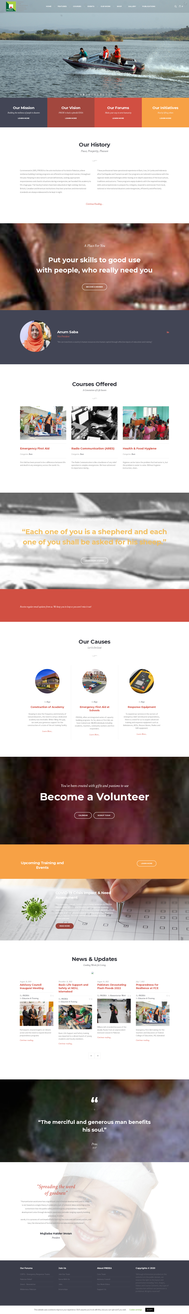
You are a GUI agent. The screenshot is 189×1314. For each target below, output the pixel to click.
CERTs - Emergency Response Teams (35, 1274)
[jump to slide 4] (86, 94)
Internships (63, 1289)
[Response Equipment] (141, 681)
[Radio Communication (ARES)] (94, 423)
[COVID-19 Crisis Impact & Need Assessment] (34, 909)
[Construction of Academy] (47, 681)
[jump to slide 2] (81, 94)
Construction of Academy (47, 707)
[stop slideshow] (111, 94)
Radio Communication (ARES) (92, 448)
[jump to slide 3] (83, 94)
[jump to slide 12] (109, 94)
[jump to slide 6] (92, 94)
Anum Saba (67, 332)
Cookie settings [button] (135, 1309)
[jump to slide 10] (103, 94)
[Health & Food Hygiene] (146, 423)
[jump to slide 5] (89, 94)
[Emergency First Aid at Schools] (94, 681)
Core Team (101, 1274)
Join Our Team (64, 1274)
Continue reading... (27, 1040)
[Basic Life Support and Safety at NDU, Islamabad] (75, 1017)
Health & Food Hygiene (139, 448)
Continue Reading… (94, 204)
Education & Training (30, 998)
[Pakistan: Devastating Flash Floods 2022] (114, 1011)
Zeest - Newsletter (28, 1284)
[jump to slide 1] (78, 94)
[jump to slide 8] (98, 94)
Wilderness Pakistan (28, 1289)
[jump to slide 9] (100, 94)
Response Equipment (142, 707)
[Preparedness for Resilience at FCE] (152, 1014)
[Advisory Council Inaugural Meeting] (36, 1014)
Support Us (101, 1289)
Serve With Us (64, 1279)
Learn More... (47, 731)
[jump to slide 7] (95, 94)
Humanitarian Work (118, 995)
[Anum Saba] (35, 336)
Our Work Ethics (103, 1284)
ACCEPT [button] (150, 1310)
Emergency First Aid (34, 448)
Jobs (60, 1284)
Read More (65, 926)
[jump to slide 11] (106, 94)
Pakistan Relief (26, 1279)
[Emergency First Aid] (43, 423)
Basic (31, 454)
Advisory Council (103, 1279)
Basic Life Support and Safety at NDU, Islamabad (73, 988)
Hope (48, 702)
